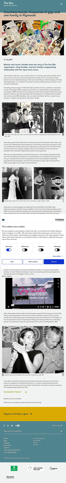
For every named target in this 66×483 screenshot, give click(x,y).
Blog (5, 441)
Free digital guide (10, 452)
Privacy (35, 442)
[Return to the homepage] (8, 3)
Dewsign (27, 458)
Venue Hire (7, 445)
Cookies (35, 444)
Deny (12, 261)
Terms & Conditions (39, 438)
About (6, 438)
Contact (7, 443)
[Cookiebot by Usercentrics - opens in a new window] (56, 220)
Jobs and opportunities (12, 450)
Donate (6, 448)
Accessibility (36, 440)
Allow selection (33, 261)
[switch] (24, 250)
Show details (57, 256)
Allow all (53, 261)
